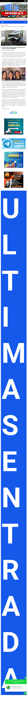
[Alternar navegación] (2, 22)
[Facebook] (11, 113)
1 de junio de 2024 (5, 50)
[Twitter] (12, 113)
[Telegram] (16, 113)
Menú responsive (25, 1)
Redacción (12, 50)
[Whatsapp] (14, 113)
